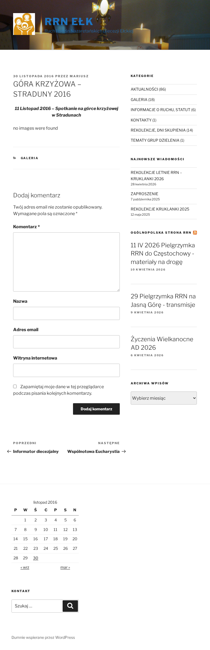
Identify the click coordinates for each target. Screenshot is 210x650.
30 (35, 558)
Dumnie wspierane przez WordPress (43, 637)
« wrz (25, 567)
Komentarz (26, 226)
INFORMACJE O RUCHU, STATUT (160, 109)
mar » (65, 567)
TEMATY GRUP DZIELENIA (155, 140)
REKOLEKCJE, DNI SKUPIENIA (158, 130)
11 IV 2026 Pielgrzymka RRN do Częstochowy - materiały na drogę (163, 254)
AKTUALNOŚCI (144, 89)
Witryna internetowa (35, 358)
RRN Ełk (69, 22)
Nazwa (20, 301)
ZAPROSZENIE (144, 193)
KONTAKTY (141, 120)
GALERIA (30, 158)
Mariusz (79, 76)
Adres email (25, 329)
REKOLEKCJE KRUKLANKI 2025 (160, 209)
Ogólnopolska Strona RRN (161, 233)
